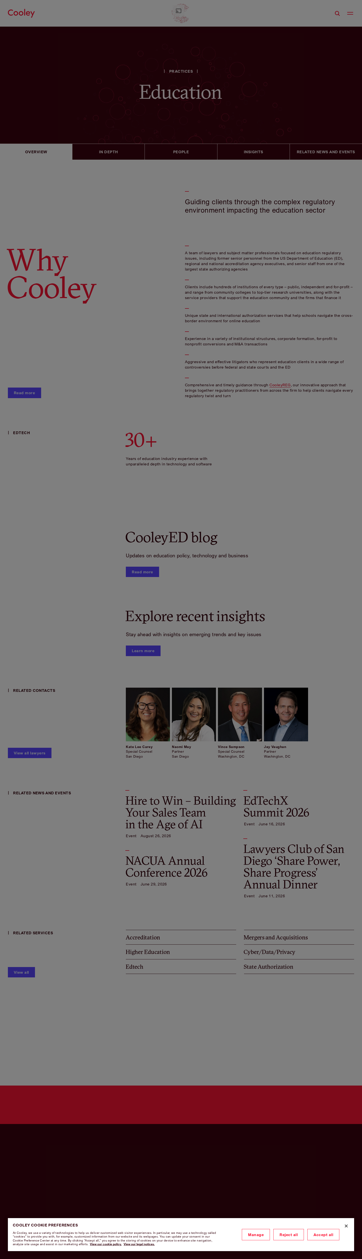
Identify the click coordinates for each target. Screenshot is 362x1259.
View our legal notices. (139, 1244)
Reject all (289, 1234)
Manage (256, 1234)
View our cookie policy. (106, 1244)
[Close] (346, 1226)
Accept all (323, 1234)
